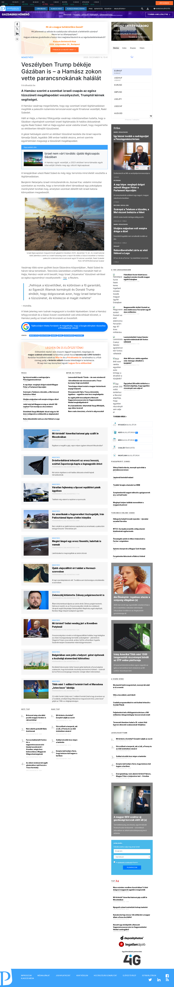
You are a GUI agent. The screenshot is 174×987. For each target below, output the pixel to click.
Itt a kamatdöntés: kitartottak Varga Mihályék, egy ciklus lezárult (86, 407)
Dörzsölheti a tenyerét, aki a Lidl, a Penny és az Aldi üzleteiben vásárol (66, 729)
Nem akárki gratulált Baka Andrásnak (36, 730)
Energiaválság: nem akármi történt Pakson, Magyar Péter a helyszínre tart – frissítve (133, 775)
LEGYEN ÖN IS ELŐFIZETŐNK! (64, 348)
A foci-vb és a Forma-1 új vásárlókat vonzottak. (131, 258)
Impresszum (26, 975)
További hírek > (120, 417)
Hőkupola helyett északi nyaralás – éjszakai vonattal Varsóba (130, 520)
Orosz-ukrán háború (131, 26)
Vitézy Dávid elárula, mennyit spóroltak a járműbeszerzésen (129, 469)
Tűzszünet (79, 335)
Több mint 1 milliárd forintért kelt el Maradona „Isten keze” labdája (77, 686)
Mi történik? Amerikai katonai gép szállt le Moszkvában (75, 435)
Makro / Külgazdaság (121, 132)
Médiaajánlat (44, 975)
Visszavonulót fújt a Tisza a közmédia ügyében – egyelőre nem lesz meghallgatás (86, 393)
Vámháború (41, 9)
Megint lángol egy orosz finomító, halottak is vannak (76, 543)
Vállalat (116, 246)
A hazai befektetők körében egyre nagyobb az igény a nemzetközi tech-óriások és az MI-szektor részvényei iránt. (131, 668)
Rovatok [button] (108, 9)
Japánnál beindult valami (123, 477)
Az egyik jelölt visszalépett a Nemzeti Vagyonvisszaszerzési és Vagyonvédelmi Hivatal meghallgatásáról (85, 400)
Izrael (60, 335)
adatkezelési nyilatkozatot (125, 862)
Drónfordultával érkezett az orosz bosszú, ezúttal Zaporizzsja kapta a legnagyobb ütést (77, 462)
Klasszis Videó (56, 9)
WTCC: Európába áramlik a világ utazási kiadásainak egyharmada (129, 530)
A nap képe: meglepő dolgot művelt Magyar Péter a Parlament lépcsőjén (40, 386)
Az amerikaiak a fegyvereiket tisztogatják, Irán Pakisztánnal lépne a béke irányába (78, 516)
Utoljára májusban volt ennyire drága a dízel (41, 399)
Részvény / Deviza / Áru (121, 205)
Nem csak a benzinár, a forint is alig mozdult (86, 411)
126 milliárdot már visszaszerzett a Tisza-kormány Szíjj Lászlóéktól (85, 382)
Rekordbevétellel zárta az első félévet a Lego (41, 419)
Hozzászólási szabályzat (105, 975)
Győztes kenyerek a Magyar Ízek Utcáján (129, 549)
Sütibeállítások (149, 975)
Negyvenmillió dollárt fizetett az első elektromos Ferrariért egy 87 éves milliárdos (137, 309)
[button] (147, 8)
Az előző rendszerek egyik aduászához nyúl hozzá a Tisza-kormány (37, 765)
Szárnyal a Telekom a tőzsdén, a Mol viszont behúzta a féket (41, 393)
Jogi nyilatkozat (63, 975)
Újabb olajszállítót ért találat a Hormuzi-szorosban (74, 570)
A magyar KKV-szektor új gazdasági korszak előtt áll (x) (130, 818)
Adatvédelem (82, 975)
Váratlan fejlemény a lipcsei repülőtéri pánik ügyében (76, 489)
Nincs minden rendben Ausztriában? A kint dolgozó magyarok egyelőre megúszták (130, 889)
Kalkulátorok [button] (119, 9)
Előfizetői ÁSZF (129, 975)
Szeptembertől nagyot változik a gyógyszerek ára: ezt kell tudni (131, 494)
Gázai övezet (44, 335)
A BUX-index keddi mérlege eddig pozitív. (129, 217)
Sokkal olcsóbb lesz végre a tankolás (66, 741)
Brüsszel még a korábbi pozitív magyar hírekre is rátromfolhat (36, 717)
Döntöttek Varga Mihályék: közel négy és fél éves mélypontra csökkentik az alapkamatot (41, 413)
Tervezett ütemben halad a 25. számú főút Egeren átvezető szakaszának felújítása (130, 723)
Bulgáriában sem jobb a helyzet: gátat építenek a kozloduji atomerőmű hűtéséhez (78, 657)
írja (65, 277)
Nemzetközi (27, 57)
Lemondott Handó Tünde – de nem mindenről (86, 377)
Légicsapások (69, 335)
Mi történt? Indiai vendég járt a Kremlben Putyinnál (74, 625)
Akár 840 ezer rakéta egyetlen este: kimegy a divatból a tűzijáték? (136, 360)
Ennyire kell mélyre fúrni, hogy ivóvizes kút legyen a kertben (66, 753)
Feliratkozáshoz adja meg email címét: (127, 847)
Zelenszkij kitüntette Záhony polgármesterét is (78, 595)
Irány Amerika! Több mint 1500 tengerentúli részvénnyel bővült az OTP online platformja (131, 657)
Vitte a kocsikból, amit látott (124, 695)
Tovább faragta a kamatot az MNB (126, 485)
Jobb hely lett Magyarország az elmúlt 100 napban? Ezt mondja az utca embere (40, 405)
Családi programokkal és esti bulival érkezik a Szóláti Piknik (131, 704)
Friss (90, 9)
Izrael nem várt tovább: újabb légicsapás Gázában (72, 155)
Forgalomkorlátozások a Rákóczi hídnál (129, 556)
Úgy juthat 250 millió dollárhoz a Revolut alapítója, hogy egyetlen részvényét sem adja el (137, 386)
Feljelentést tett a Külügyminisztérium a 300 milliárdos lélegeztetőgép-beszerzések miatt (131, 714)
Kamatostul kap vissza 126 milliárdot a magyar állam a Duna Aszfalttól (131, 916)
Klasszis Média (27, 978)
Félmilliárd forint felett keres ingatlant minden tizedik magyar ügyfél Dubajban (137, 277)
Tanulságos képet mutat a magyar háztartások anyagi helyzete (87, 387)
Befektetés (98, 9)
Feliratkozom (132, 867)
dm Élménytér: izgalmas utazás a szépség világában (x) (132, 598)
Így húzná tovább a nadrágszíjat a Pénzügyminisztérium (36, 378)
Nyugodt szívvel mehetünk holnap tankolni (130, 907)
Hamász (54, 335)
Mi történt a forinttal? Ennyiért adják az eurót (65, 716)
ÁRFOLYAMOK (164, 3)
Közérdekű (117, 180)
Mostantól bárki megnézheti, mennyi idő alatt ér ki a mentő (131, 686)
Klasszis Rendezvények (76, 9)
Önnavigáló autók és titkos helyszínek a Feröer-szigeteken (129, 540)
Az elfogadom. (127, 862)
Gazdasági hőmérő (15, 14)
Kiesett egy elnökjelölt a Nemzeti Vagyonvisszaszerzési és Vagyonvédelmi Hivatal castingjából (130, 927)
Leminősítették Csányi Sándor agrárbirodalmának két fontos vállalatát (136, 339)
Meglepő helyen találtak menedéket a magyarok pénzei (128, 504)
